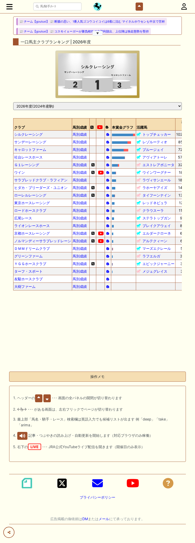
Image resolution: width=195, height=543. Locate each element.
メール (104, 519)
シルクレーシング (28, 134)
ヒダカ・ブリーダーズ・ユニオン (41, 187)
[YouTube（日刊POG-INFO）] (133, 483)
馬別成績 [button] (80, 127)
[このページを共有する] (8, 532)
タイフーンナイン (156, 195)
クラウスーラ (153, 210)
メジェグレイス (154, 271)
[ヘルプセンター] (168, 483)
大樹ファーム (25, 286)
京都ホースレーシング (32, 233)
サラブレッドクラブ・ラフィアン (41, 180)
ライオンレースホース (32, 225)
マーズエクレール (156, 248)
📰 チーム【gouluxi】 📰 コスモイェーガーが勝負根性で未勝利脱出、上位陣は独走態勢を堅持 (84, 31)
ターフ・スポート (28, 271)
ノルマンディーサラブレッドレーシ (42, 241)
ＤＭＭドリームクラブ (32, 248)
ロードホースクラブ (30, 210)
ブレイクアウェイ (156, 225)
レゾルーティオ (154, 142)
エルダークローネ (156, 233)
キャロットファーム (30, 149)
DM (85, 519)
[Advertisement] (97, 331)
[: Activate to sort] (93, 124)
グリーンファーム (28, 256)
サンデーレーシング (30, 142)
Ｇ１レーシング (26, 165)
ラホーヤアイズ (154, 187)
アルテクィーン (154, 241)
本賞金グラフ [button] (122, 127)
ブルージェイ (153, 149)
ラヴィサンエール (156, 180)
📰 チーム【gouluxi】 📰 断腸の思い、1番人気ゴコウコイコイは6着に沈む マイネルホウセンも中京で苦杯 (92, 21)
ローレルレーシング (30, 195)
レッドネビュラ (154, 203)
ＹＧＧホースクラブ (30, 263)
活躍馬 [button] (142, 127)
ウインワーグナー (156, 172)
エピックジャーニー (158, 263)
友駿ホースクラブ (28, 279)
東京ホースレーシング (32, 203)
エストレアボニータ (158, 165)
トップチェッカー (156, 134)
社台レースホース (28, 157)
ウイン (19, 172)
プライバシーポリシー (97, 497)
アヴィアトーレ (154, 157)
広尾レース (23, 218)
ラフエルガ (151, 256)
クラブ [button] (19, 127)
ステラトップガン (156, 218)
